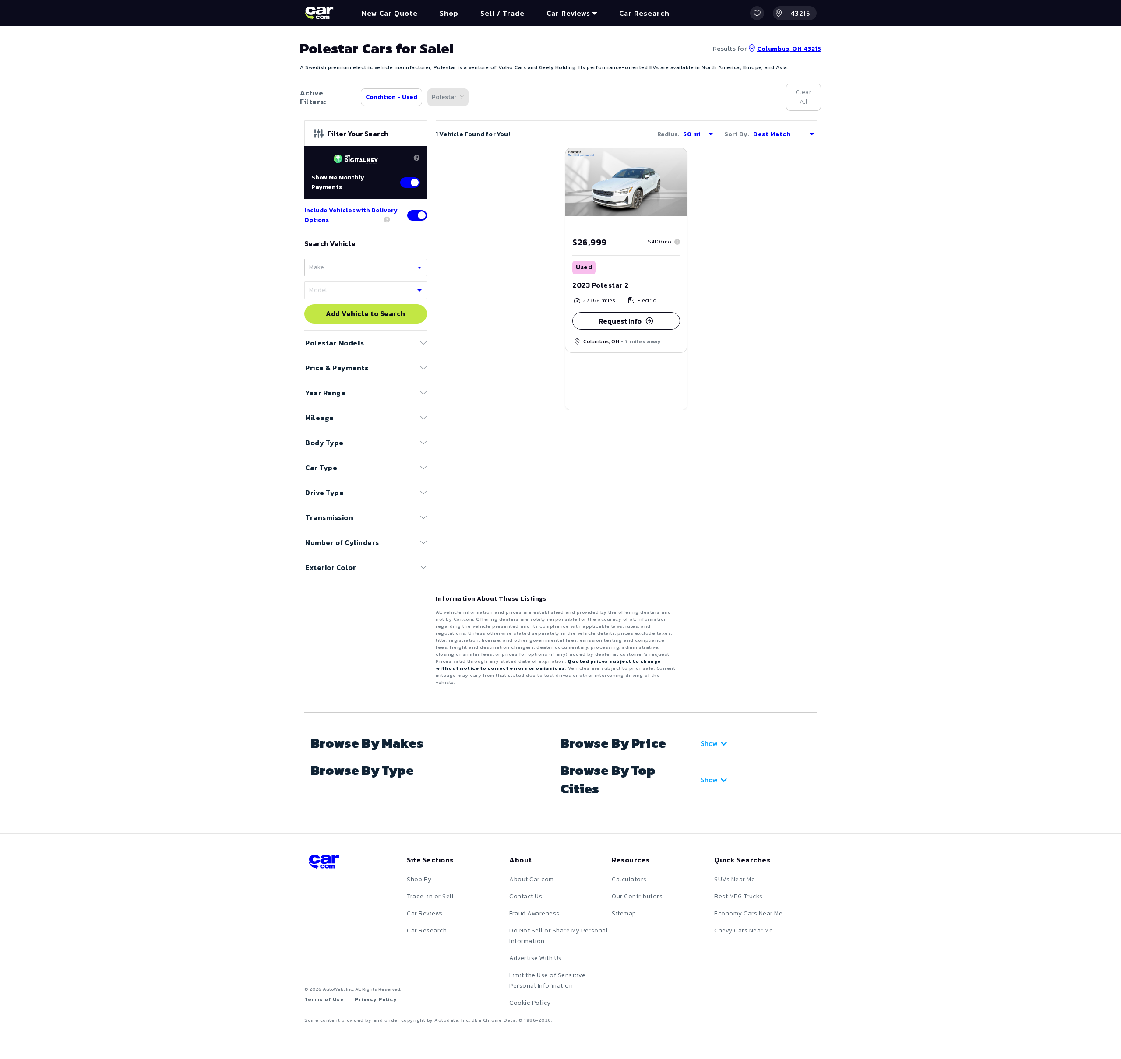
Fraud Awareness (534, 913)
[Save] (674, 161)
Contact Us (525, 896)
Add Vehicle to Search (365, 314)
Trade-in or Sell (430, 896)
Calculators (629, 879)
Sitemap (624, 913)
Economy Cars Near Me (748, 913)
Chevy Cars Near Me (743, 930)
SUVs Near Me (734, 879)
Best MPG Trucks (738, 896)
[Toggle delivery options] (417, 215)
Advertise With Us (535, 958)
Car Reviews (425, 913)
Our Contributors (637, 896)
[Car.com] (319, 13)
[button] (757, 13)
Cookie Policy (530, 1002)
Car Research (427, 930)
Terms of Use (324, 999)
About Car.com (531, 879)
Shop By (419, 879)
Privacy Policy (376, 999)
